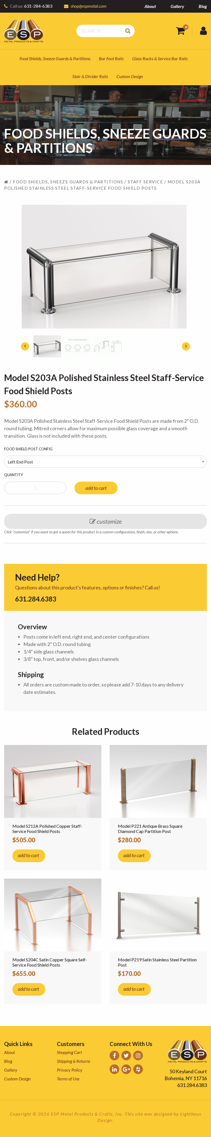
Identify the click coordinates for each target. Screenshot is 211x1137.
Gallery (177, 6)
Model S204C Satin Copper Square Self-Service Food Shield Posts (49, 962)
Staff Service (145, 181)
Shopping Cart (69, 1052)
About (150, 6)
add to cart (96, 488)
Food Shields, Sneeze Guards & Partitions (55, 58)
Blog (203, 6)
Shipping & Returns (73, 1061)
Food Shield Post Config (28, 449)
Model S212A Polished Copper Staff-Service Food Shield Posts (47, 828)
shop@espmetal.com (89, 6)
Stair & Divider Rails (90, 76)
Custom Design (129, 76)
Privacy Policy (69, 1069)
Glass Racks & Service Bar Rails (160, 58)
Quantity (13, 475)
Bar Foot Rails (111, 58)
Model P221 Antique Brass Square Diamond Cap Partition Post (150, 828)
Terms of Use (68, 1078)
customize (109, 521)
